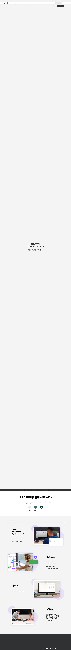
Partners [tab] (36, 3)
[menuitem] (31, 5)
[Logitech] (8, 3)
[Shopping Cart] (66, 3)
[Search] (58, 3)
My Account (63, 3)
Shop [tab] (15, 3)
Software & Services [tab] (22, 3)
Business (8, 5)
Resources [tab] (30, 3)
